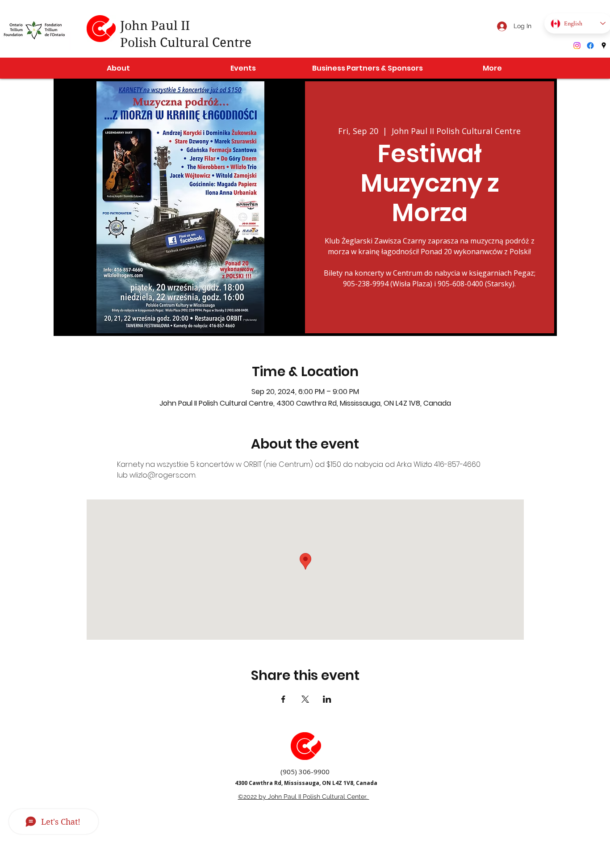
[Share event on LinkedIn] (327, 699)
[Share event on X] (305, 699)
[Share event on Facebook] (283, 699)
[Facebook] (590, 45)
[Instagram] (576, 45)
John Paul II (155, 25)
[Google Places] (603, 45)
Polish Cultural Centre (185, 42)
